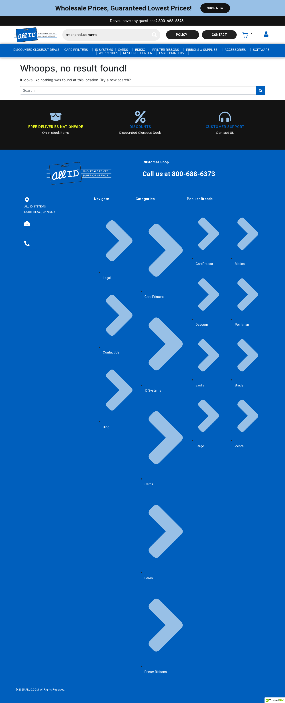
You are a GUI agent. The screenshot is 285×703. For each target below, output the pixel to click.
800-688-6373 (33, 250)
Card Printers (76, 49)
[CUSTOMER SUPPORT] (225, 117)
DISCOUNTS (140, 127)
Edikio (140, 49)
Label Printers (171, 53)
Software (261, 49)
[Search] (154, 35)
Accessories (235, 49)
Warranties (108, 53)
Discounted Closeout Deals (36, 49)
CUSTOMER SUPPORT (225, 127)
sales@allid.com (35, 230)
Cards (123, 49)
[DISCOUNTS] (140, 117)
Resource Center (137, 53)
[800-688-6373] (27, 243)
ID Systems (104, 49)
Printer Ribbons (165, 49)
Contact (219, 35)
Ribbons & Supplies (202, 49)
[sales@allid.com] (27, 223)
